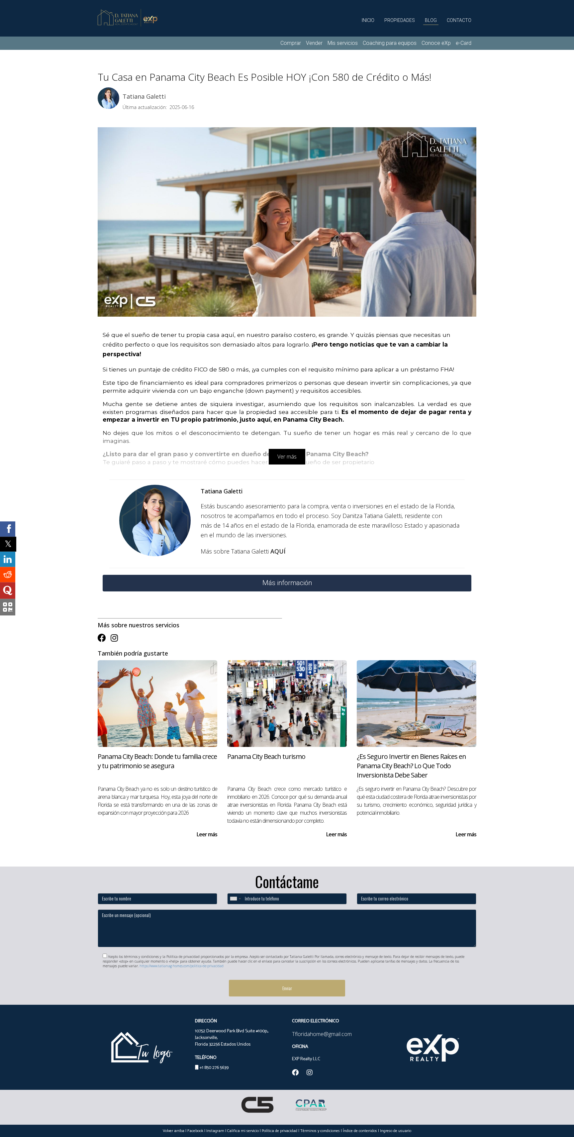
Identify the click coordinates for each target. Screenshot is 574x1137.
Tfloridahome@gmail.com (322, 1034)
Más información (287, 583)
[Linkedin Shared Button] (7, 559)
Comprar (290, 43)
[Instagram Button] (114, 638)
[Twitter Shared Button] (8, 544)
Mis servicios (343, 43)
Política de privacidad (279, 1131)
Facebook (195, 1131)
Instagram (215, 1131)
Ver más (287, 456)
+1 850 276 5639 (214, 1068)
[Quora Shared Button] (7, 590)
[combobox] (235, 898)
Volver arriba (173, 1131)
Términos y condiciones (320, 1131)
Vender (314, 43)
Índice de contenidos (360, 1131)
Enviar (287, 987)
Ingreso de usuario (395, 1131)
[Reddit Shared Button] (7, 574)
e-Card (463, 43)
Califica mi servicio (243, 1131)
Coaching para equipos (390, 43)
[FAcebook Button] (102, 638)
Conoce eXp (436, 43)
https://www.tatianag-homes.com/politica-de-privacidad (182, 966)
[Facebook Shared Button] (7, 529)
